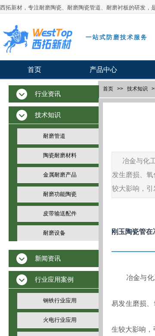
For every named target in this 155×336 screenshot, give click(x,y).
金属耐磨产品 (60, 174)
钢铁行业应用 (60, 300)
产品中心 (103, 69)
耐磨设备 (54, 233)
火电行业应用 (60, 320)
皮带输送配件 (60, 213)
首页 (34, 69)
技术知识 (137, 89)
